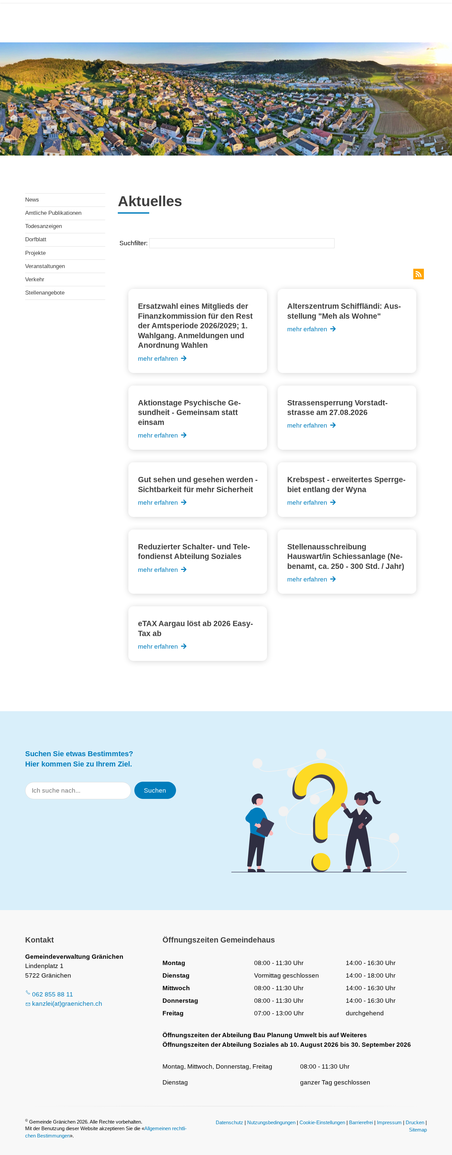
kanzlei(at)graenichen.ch (67, 1003)
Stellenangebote (45, 293)
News (32, 200)
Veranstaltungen (45, 266)
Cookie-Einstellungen (322, 1122)
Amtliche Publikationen (53, 213)
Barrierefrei (361, 1122)
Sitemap (418, 1129)
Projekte (35, 253)
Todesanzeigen (43, 226)
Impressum (389, 1122)
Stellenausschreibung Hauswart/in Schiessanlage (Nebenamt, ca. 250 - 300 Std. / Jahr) (345, 556)
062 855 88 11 (52, 994)
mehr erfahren (158, 358)
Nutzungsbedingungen (271, 1122)
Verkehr (34, 279)
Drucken (415, 1122)
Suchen (155, 790)
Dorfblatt (35, 239)
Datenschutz (229, 1122)
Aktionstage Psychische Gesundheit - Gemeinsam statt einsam (189, 412)
